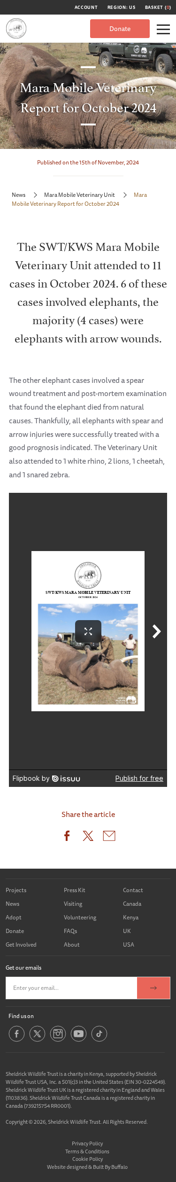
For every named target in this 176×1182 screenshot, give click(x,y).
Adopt (14, 917)
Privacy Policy (87, 1143)
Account (86, 7)
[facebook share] (67, 838)
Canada (132, 903)
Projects (16, 890)
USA (128, 944)
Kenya (130, 917)
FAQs (70, 930)
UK (127, 930)
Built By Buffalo (110, 1167)
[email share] (109, 838)
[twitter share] (88, 838)
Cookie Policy (87, 1159)
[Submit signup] (153, 988)
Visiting (73, 903)
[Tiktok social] (99, 1039)
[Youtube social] (78, 1039)
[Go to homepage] (16, 28)
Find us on (21, 1015)
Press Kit (74, 890)
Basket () (158, 7)
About (72, 944)
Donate (119, 28)
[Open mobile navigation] (163, 29)
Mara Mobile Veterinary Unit (79, 194)
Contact (133, 890)
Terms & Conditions (87, 1151)
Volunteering (80, 917)
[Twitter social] (37, 1039)
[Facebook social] (16, 1039)
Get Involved (21, 944)
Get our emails (23, 967)
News (18, 194)
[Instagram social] (58, 1039)
